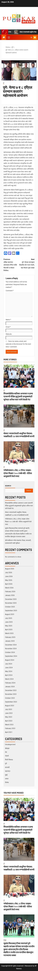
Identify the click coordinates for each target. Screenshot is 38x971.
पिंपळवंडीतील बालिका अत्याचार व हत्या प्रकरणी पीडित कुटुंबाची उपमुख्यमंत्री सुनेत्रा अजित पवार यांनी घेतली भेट (18, 396)
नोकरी (7, 756)
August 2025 (9, 614)
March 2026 (9, 588)
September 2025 (11, 611)
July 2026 (8, 573)
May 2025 (8, 626)
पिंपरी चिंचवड (9, 760)
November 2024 (11, 649)
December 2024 (11, 645)
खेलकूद (7, 748)
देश (6, 752)
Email (8, 327)
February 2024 (10, 683)
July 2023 (8, 709)
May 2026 (8, 580)
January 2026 (10, 595)
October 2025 (10, 607)
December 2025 (11, 599)
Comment (10, 291)
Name (8, 320)
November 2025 (11, 603)
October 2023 (10, 698)
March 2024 (9, 679)
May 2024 (8, 671)
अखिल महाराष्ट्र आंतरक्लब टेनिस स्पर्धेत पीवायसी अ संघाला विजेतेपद (10, 264)
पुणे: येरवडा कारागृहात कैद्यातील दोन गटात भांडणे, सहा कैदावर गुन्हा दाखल (26, 263)
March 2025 (9, 633)
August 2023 (9, 706)
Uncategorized (10, 744)
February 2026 (10, 592)
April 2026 (8, 584)
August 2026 (9, 569)
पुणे (3, 83)
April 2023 (8, 721)
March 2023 (9, 725)
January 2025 (10, 641)
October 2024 (10, 652)
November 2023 (11, 694)
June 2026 (9, 576)
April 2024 (8, 675)
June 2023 (9, 713)
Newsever (28, 966)
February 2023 (10, 728)
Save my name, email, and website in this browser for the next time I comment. (18, 344)
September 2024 (11, 656)
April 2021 (8, 732)
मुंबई (6, 775)
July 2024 (8, 664)
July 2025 (8, 618)
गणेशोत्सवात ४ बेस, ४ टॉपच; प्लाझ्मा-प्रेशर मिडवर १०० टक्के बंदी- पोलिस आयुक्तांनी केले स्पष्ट (18, 473)
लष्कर (7, 779)
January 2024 (10, 687)
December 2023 (11, 690)
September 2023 (11, 702)
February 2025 (10, 637)
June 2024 (9, 668)
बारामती (7, 767)
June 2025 (9, 622)
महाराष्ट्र (7, 771)
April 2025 (8, 630)
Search (8, 486)
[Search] (31, 37)
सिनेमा (7, 782)
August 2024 (9, 660)
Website (9, 334)
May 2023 (8, 717)
